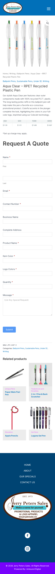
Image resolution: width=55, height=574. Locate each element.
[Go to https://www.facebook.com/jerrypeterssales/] (27, 536)
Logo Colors (10, 269)
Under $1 (38, 81)
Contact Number (12, 204)
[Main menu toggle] (48, 8)
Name (6, 157)
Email (6, 191)
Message (8, 295)
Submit (9, 329)
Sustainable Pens (24, 81)
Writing (12, 74)
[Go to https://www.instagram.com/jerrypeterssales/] (27, 549)
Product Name (11, 243)
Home (5, 74)
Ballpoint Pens (23, 74)
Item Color (9, 256)
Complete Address (12, 230)
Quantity (8, 282)
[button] (47, 23)
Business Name (10, 217)
